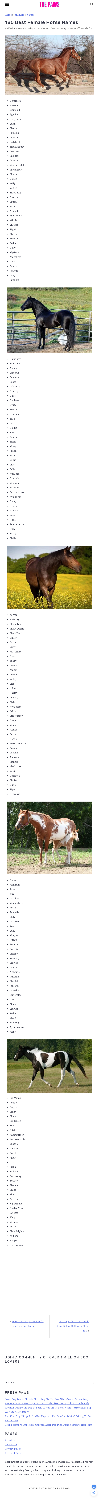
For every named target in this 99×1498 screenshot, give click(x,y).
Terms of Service (14, 1453)
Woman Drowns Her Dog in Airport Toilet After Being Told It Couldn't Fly (47, 1404)
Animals (19, 15)
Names (31, 15)
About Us (10, 1440)
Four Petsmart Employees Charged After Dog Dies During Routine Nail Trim (48, 1425)
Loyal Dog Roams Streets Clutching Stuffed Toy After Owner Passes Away (47, 1399)
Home (8, 15)
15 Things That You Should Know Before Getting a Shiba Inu (72, 1326)
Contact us (11, 1445)
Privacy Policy (13, 1449)
